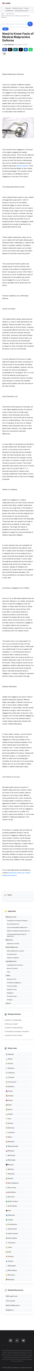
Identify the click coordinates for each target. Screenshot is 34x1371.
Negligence (10, 993)
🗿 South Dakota (11, 1238)
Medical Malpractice (12, 947)
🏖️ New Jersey (11, 1187)
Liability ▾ (26, 8)
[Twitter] (17, 1340)
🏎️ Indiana (9, 1114)
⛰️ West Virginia (11, 1270)
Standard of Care (12, 989)
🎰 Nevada (9, 1178)
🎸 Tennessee (10, 1242)
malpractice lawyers (15, 873)
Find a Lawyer (10, 1301)
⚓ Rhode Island (11, 1229)
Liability (8, 975)
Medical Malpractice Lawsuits (15, 951)
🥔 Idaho (9, 1105)
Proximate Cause (12, 954)
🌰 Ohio (8, 1210)
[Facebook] (10, 1340)
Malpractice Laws (11, 917)
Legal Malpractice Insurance (15, 965)
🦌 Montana (10, 1169)
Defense (8, 1003)
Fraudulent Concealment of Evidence (17, 920)
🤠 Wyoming (10, 1279)
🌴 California (10, 1073)
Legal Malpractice (11, 961)
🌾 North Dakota (11, 1206)
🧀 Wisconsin (10, 1275)
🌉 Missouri (10, 1164)
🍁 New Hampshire (12, 1183)
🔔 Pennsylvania (11, 1224)
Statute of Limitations (13, 957)
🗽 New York (10, 1197)
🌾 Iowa (8, 1118)
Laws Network (9, 44)
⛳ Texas (9, 1247)
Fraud (8, 972)
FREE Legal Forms (11, 1296)
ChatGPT (10, 49)
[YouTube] (23, 1340)
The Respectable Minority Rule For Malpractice (17, 935)
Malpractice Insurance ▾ (18, 8)
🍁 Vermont (10, 1256)
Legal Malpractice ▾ (10, 10)
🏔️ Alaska (9, 1059)
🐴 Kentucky (10, 1128)
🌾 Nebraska (10, 1174)
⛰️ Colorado (10, 1077)
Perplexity (15, 49)
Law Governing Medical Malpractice (17, 927)
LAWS (2, 14)
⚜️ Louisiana (10, 1132)
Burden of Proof (11, 979)
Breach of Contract (12, 968)
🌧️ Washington (11, 1266)
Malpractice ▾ (8, 8)
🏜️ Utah (8, 1252)
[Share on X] (21, 49)
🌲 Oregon (9, 1220)
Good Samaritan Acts (13, 924)
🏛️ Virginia (9, 1261)
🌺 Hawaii (9, 1100)
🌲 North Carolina (12, 1201)
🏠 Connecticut (11, 1082)
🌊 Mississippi (10, 1160)
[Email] (4, 53)
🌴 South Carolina (12, 1233)
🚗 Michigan (10, 1151)
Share (4, 49)
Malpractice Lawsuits (13, 943)
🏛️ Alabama (10, 1054)
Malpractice (9, 940)
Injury (5, 29)
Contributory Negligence (14, 982)
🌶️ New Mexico (11, 1192)
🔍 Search (30, 24)
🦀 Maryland (10, 1141)
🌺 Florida (9, 1091)
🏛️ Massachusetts (12, 1146)
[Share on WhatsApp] (31, 49)
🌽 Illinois (9, 1109)
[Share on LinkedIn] (26, 49)
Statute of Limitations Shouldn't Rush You (18, 931)
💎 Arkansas (10, 1068)
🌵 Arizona (9, 1063)
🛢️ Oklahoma (10, 1215)
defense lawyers (23, 166)
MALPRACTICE (10, 14)
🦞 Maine (9, 1137)
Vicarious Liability (12, 986)
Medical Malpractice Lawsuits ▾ (22, 10)
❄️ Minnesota (10, 1155)
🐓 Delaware (10, 1086)
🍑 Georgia (9, 1095)
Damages (9, 999)
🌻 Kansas (9, 1123)
